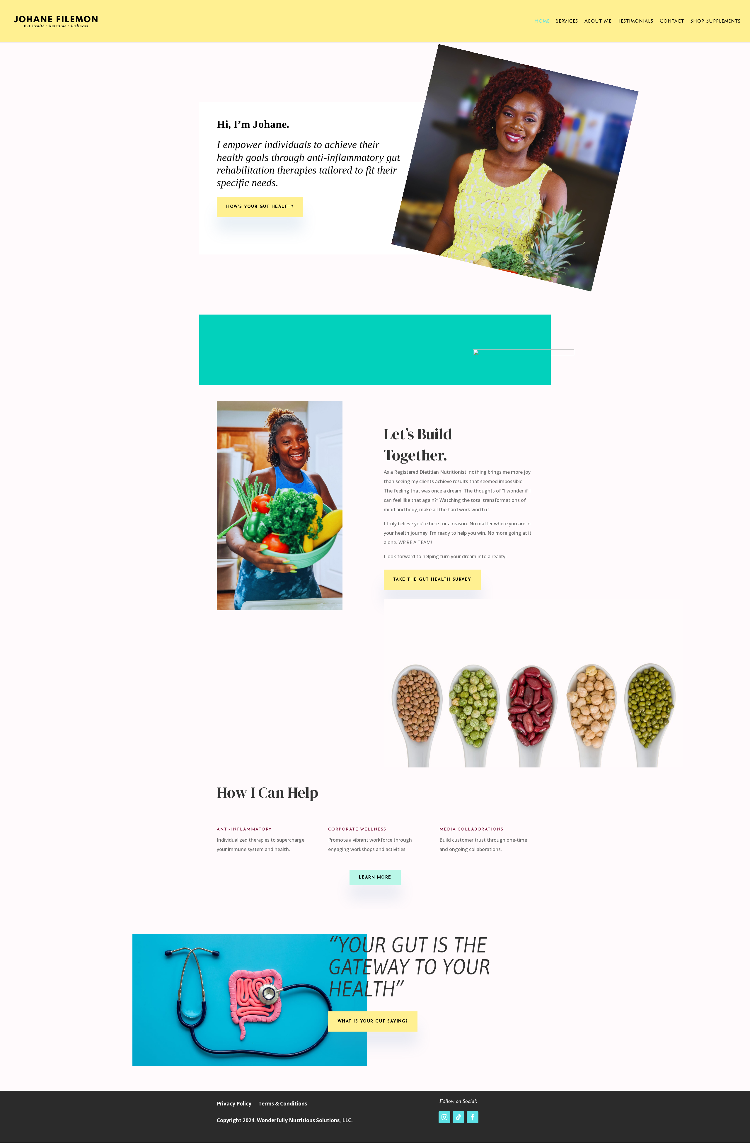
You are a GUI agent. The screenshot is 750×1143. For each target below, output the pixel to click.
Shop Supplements (716, 21)
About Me (597, 21)
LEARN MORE (375, 877)
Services (567, 21)
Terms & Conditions (282, 1103)
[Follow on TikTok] (458, 1117)
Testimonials (635, 21)
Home (542, 21)
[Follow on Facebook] (472, 1117)
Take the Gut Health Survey (432, 580)
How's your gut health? (260, 207)
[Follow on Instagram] (444, 1117)
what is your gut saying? (373, 1021)
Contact (672, 21)
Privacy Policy (234, 1103)
